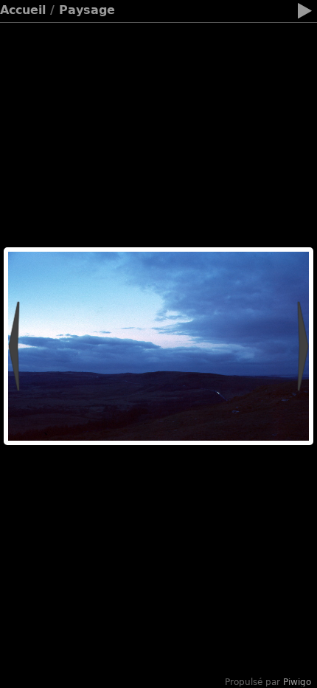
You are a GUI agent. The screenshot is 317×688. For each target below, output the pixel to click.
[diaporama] (304, 13)
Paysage (87, 10)
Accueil (23, 10)
